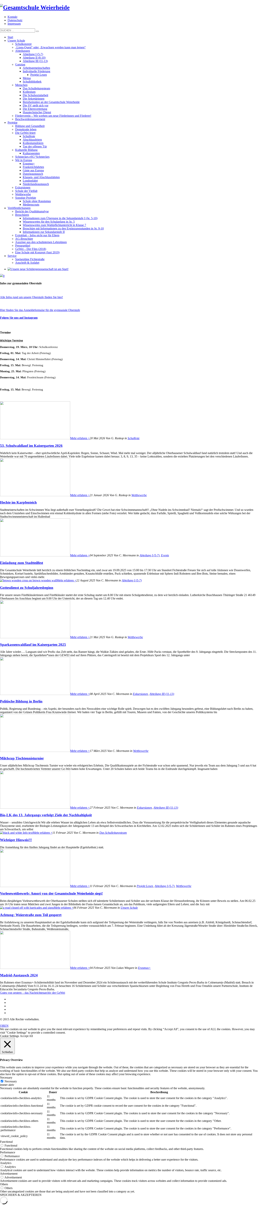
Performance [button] (7, 1152)
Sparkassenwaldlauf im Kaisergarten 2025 (33, 645)
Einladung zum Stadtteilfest (21, 563)
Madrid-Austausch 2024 (19, 975)
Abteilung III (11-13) (161, 694)
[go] (37, 31)
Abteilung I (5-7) (149, 555)
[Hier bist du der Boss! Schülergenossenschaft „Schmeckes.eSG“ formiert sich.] (38, 269)
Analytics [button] (5, 1163)
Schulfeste (134, 438)
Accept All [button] (26, 1036)
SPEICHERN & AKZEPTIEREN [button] (21, 1194)
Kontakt (12, 16)
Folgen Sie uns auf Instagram (19, 317)
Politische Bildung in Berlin (21, 701)
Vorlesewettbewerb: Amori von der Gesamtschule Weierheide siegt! (51, 893)
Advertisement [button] (8, 1173)
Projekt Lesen (145, 886)
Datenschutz (15, 20)
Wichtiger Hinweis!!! (16, 840)
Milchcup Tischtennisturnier (22, 758)
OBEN (4, 1025)
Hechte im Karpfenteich (18, 502)
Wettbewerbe (139, 495)
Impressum (14, 23)
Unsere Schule (129, 907)
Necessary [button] (6, 1077)
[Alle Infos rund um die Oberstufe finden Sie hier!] (129, 291)
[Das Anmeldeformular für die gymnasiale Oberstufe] (129, 303)
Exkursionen (140, 694)
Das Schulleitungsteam (113, 832)
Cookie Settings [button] (9, 1036)
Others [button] (4, 1184)
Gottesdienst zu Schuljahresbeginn (26, 588)
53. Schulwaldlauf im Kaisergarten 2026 (31, 446)
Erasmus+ (144, 967)
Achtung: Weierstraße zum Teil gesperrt (30, 915)
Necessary (11, 1081)
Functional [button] (6, 1141)
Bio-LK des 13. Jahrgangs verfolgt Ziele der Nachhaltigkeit (46, 815)
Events (165, 555)
